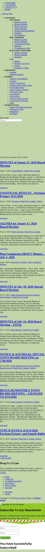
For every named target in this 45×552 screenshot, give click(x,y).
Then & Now (15, 96)
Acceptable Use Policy (13, 481)
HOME (8, 9)
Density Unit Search (17, 83)
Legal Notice (10, 483)
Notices (17, 66)
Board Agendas (18, 232)
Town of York (19, 498)
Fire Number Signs (17, 88)
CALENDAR (10, 5)
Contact (3, 473)
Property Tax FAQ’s (22, 64)
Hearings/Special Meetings (24, 31)
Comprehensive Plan (22, 44)
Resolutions (14, 112)
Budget (17, 61)
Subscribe (8, 488)
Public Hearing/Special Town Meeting (25, 295)
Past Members (19, 35)
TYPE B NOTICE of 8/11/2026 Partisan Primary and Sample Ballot (22, 432)
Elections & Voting (21, 68)
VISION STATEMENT (19, 79)
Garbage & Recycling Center (21, 85)
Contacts (13, 81)
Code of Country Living (19, 98)
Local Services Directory (19, 101)
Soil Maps (13, 114)
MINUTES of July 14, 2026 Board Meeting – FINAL (21, 323)
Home (7, 477)
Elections (15, 201)
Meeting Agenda (20, 22)
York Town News (16, 92)
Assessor (13, 72)
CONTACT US (11, 7)
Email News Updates (32, 171)
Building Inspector (17, 74)
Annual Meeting (20, 29)
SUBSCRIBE (10, 3)
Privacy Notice (10, 485)
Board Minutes (17, 171)
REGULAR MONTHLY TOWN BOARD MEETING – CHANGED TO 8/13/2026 (21, 393)
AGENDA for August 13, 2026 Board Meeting (18, 225)
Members (17, 33)
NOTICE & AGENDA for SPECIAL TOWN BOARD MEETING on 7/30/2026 (22, 357)
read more (4, 188)
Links (12, 103)
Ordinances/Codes (17, 109)
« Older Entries (6, 458)
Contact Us (9, 479)
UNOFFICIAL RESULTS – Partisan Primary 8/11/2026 (22, 194)
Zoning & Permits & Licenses (21, 107)
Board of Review (20, 26)
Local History (15, 94)
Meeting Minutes (20, 24)
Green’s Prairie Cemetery (19, 90)
